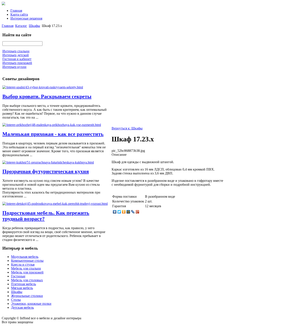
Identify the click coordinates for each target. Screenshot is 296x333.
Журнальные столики (27, 296)
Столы (16, 300)
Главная (16, 10)
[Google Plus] (137, 212)
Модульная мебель (24, 256)
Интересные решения (26, 18)
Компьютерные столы (27, 260)
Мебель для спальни (26, 268)
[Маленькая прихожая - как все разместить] (51, 125)
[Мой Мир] (128, 212)
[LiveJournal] (133, 212)
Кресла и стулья (22, 264)
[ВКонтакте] (114, 212)
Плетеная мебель (23, 284)
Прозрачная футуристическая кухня (45, 171)
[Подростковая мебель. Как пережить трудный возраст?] (55, 203)
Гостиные (18, 276)
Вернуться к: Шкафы (127, 128)
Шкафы (34, 26)
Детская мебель (22, 307)
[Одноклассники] (124, 212)
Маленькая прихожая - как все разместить (53, 134)
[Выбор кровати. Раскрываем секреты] (42, 87)
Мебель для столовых (27, 280)
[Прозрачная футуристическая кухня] (48, 162)
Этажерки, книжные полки (31, 303)
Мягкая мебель (22, 288)
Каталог (21, 26)
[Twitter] (119, 212)
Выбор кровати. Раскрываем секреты (46, 96)
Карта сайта (19, 14)
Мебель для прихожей (27, 272)
